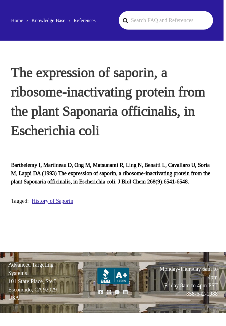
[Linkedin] (125, 292)
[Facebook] (100, 292)
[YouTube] (117, 292)
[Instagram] (108, 292)
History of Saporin (52, 201)
